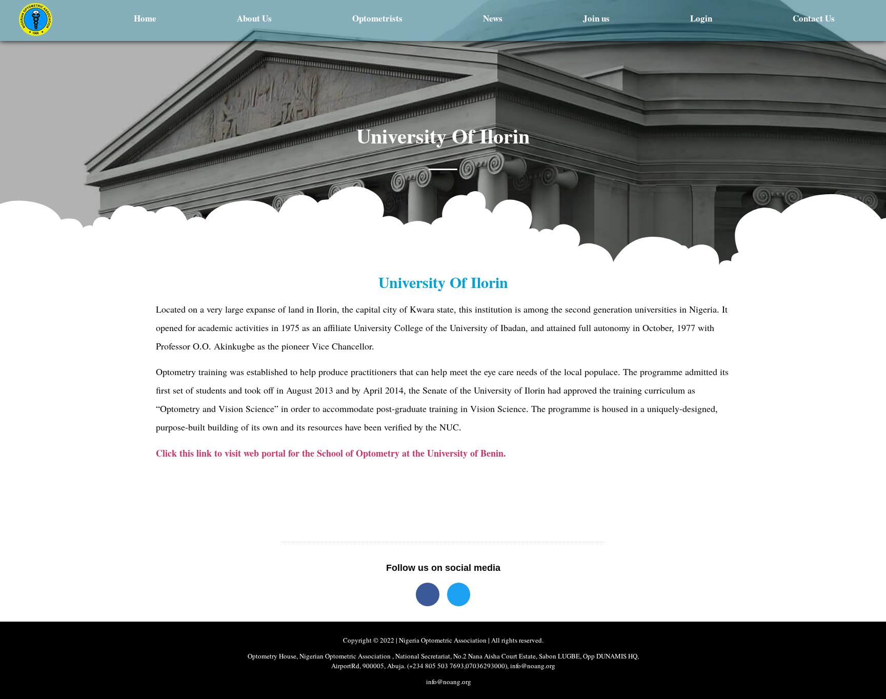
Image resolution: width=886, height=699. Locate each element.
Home (145, 18)
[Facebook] (427, 594)
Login (701, 18)
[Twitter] (459, 594)
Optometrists (377, 18)
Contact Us (814, 18)
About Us (254, 18)
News (492, 18)
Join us (596, 18)
